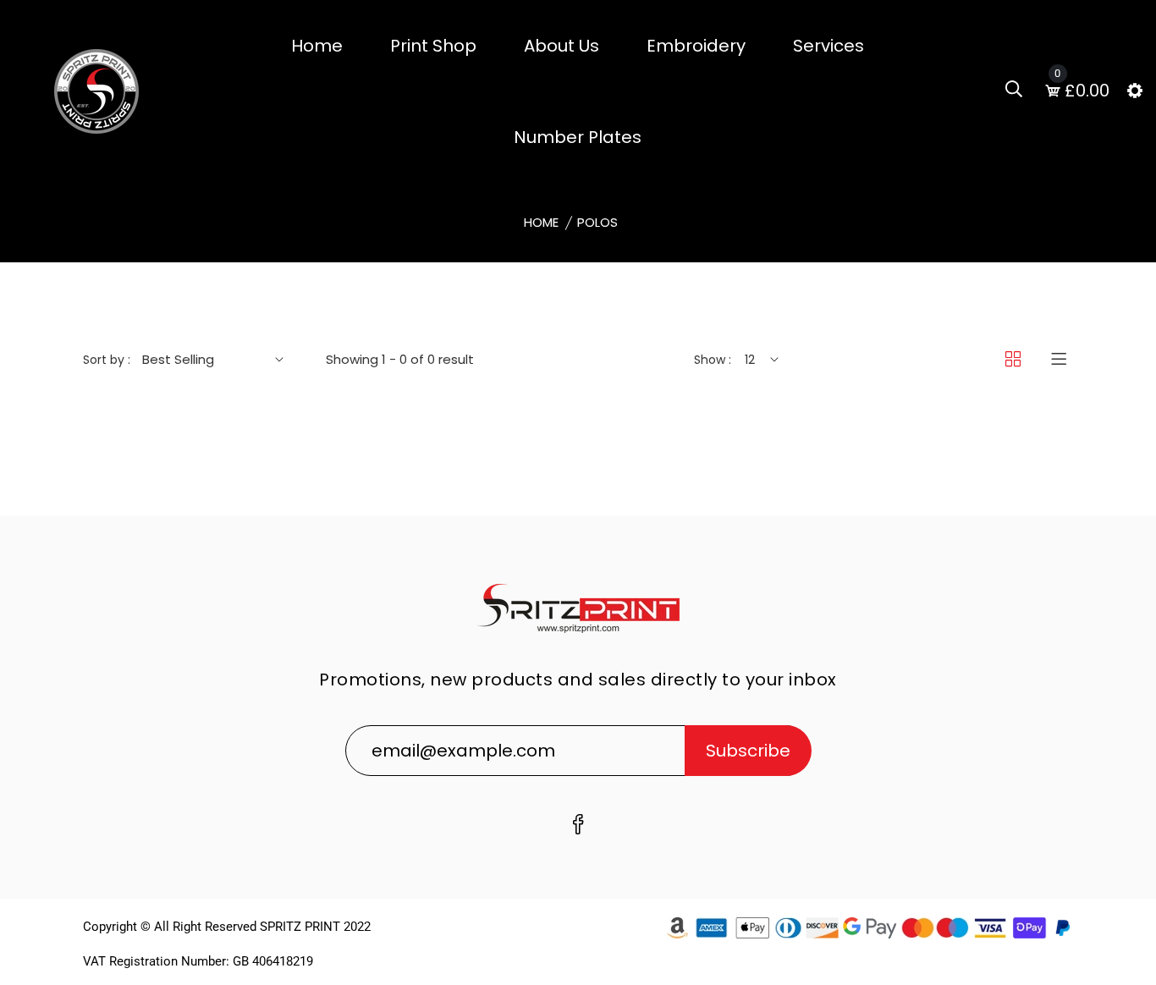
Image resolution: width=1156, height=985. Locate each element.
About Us (561, 46)
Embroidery (696, 46)
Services (828, 46)
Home (317, 46)
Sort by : (106, 359)
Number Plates (577, 137)
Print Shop (433, 46)
